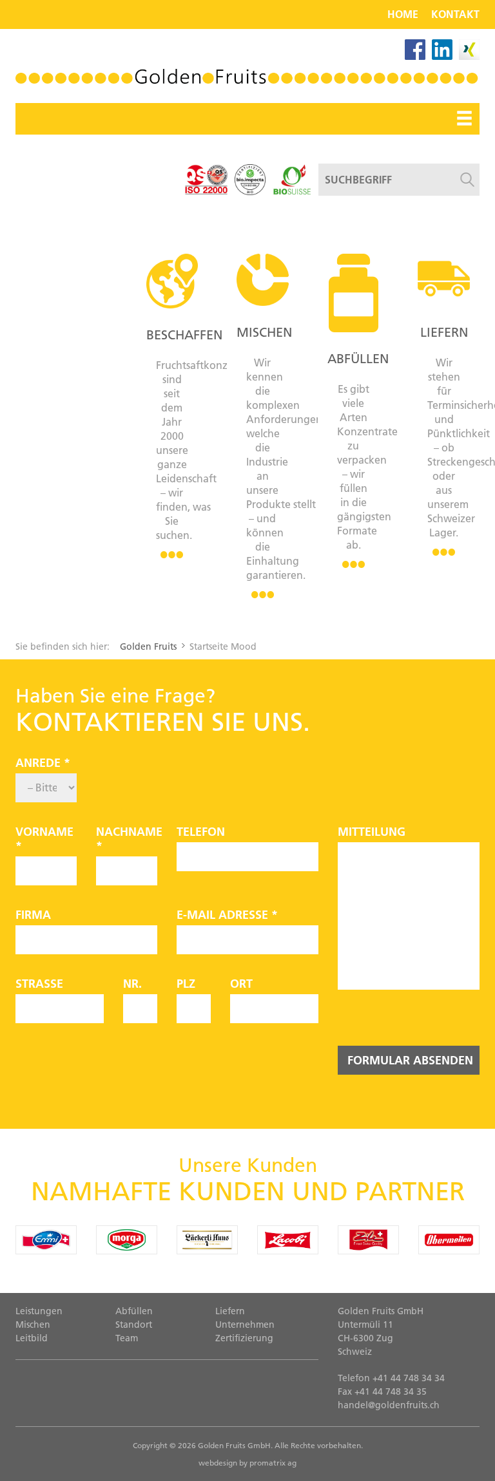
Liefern (444, 332)
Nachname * (126, 839)
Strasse (39, 984)
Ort (241, 984)
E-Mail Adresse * (227, 915)
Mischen (264, 332)
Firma (33, 915)
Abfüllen (358, 358)
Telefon (201, 832)
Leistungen (39, 1311)
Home (402, 14)
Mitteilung (371, 832)
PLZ (186, 984)
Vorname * (44, 839)
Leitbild (31, 1338)
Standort (133, 1324)
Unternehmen (245, 1324)
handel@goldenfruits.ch (389, 1405)
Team (126, 1338)
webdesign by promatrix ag (247, 1462)
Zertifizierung (244, 1338)
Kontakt (455, 14)
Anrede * (42, 763)
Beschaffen (184, 335)
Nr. (132, 984)
